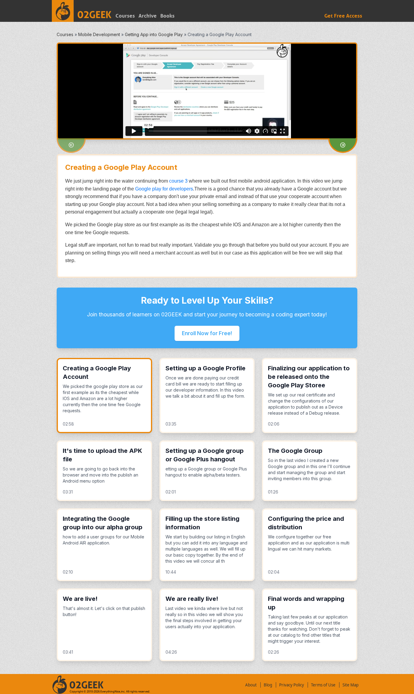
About (251, 685)
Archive (148, 16)
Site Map (350, 685)
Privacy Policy (291, 685)
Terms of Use (323, 685)
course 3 (178, 181)
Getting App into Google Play (154, 34)
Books (167, 16)
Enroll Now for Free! (207, 333)
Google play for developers (164, 188)
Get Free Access (343, 16)
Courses (125, 16)
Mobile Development (99, 34)
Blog (268, 685)
